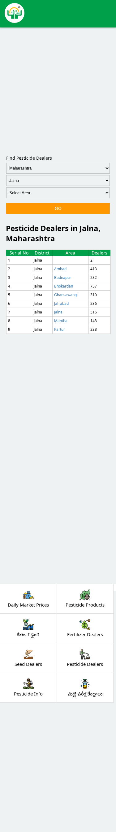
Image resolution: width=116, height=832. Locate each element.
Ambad (60, 268)
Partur (59, 329)
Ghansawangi (66, 294)
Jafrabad (61, 303)
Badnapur (62, 277)
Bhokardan (63, 286)
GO (58, 208)
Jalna (58, 312)
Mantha (60, 320)
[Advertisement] (58, 90)
